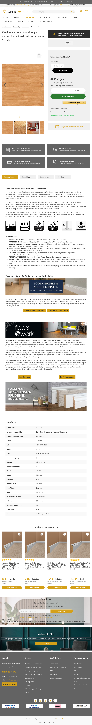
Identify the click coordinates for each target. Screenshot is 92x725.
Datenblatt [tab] (26, 177)
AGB (56, 621)
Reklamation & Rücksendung (33, 674)
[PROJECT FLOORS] (69, 43)
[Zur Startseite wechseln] (15, 11)
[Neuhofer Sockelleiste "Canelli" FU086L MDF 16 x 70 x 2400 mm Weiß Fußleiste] (57, 545)
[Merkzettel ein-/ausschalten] (39, 55)
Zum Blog (46, 644)
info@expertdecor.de (13, 680)
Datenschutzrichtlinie (26, 617)
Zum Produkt (12, 588)
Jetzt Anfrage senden (56, 5)
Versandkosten (62, 719)
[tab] (10, 177)
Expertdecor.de (6, 27)
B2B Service (78, 667)
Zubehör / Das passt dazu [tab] (45, 527)
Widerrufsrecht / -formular (58, 667)
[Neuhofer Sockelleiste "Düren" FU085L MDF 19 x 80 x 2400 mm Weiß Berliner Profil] (35, 545)
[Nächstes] (42, 86)
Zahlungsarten (29, 682)
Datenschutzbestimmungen (22, 621)
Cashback (28, 685)
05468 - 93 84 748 (9, 672)
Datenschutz (54, 664)
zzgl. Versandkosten (66, 86)
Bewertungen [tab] (45, 177)
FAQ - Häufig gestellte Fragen (34, 689)
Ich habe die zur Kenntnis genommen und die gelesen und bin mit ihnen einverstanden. (45, 621)
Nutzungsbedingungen (45, 617)
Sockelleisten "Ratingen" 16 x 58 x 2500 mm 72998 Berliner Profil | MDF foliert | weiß (80, 566)
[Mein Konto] (81, 12)
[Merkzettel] (86, 12)
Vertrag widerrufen (9, 684)
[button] (74, 103)
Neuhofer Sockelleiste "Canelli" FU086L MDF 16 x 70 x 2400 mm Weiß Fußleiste (56, 566)
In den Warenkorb (68, 96)
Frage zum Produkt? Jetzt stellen (72, 127)
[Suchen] (72, 11)
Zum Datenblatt (24, 377)
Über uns (77, 671)
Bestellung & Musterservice (33, 664)
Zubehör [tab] (61, 177)
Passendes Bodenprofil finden (34, 310)
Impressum (53, 674)
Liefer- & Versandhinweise (33, 667)
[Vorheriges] (4, 86)
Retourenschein (29, 678)
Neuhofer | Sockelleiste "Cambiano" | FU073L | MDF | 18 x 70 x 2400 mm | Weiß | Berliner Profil (11, 566)
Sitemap (27, 692)
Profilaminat (78, 664)
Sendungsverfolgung (31, 671)
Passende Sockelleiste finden (58, 310)
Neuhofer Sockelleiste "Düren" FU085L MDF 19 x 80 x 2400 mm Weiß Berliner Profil (34, 566)
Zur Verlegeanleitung (67, 377)
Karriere (76, 674)
